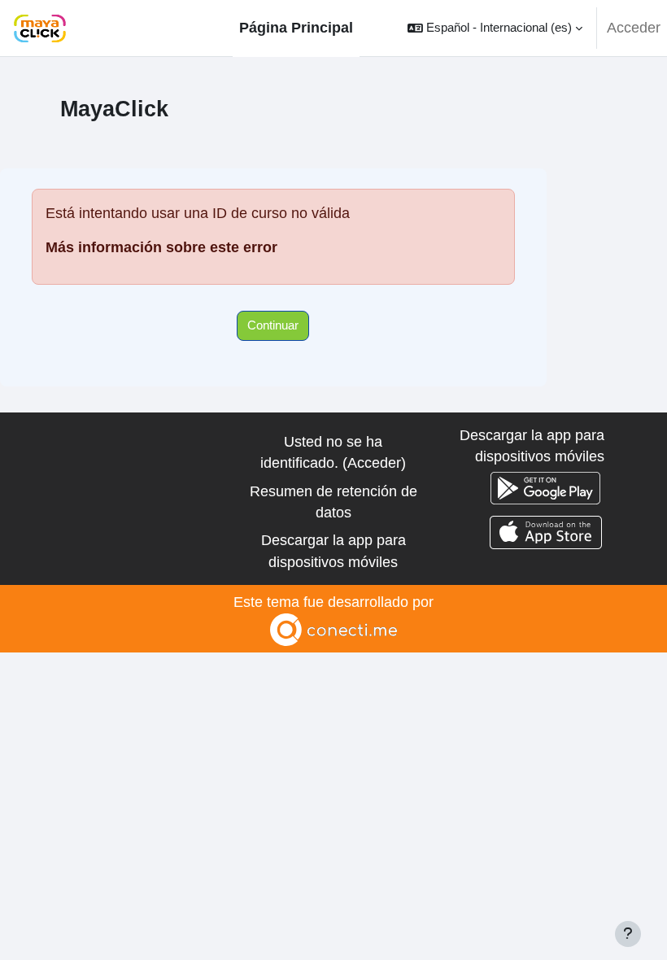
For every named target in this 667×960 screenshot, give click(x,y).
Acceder (633, 28)
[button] (495, 28)
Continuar (273, 325)
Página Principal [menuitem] (296, 28)
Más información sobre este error (161, 247)
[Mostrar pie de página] (628, 934)
